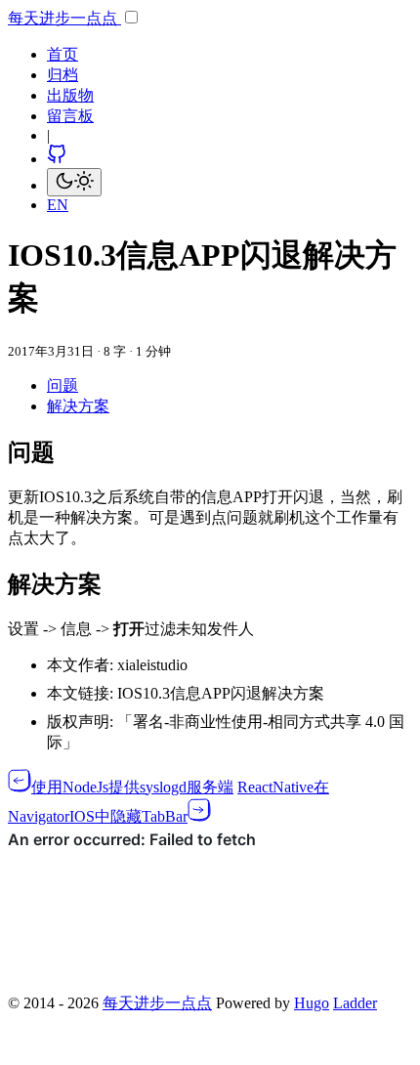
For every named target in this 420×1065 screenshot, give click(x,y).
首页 (62, 54)
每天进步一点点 (64, 18)
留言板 (70, 115)
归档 (62, 74)
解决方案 (78, 406)
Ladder (355, 1003)
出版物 (70, 95)
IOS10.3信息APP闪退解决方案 (220, 693)
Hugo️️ (311, 1003)
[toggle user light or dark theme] (74, 182)
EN (57, 204)
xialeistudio (152, 665)
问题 (62, 385)
